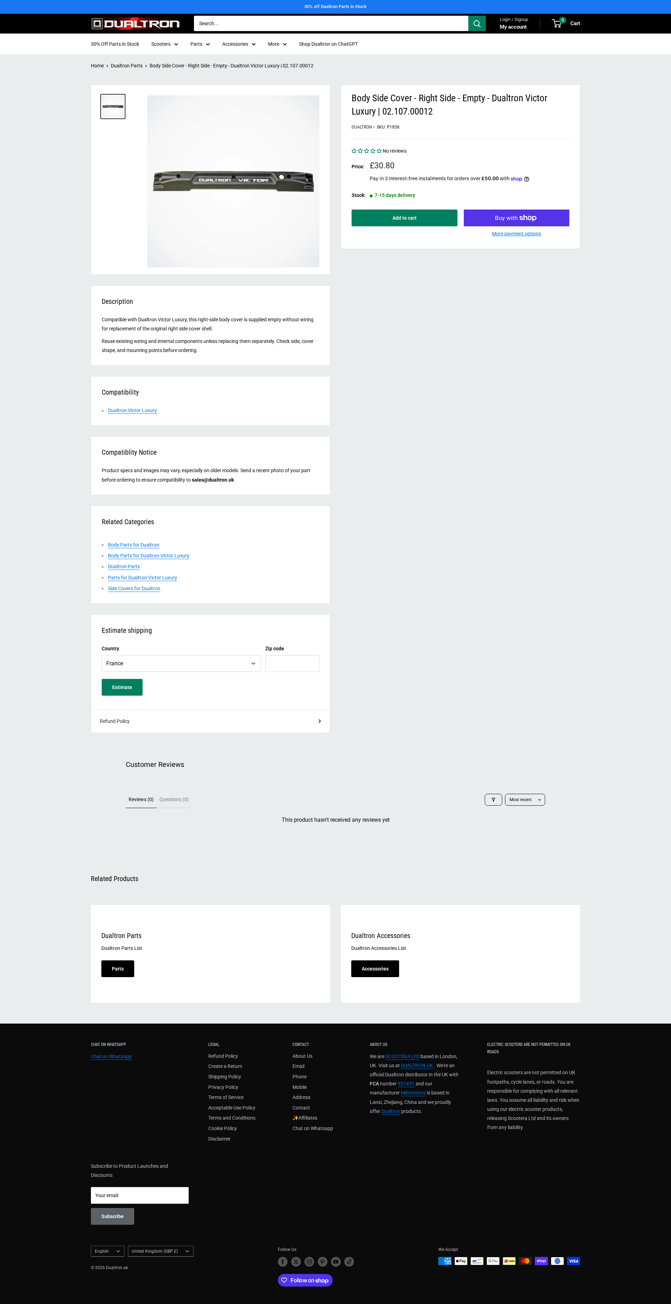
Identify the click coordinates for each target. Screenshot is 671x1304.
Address (301, 1097)
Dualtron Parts (127, 65)
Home (97, 65)
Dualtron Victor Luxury (132, 410)
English (102, 1251)
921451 (406, 1083)
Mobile (300, 1087)
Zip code (274, 648)
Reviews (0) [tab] (141, 799)
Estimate (122, 687)
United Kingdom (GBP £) (155, 1251)
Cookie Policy (222, 1128)
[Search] (477, 23)
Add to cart (404, 218)
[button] (367, 151)
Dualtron (362, 127)
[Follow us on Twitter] (296, 1262)
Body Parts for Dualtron (133, 545)
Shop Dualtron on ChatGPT (328, 44)
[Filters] (493, 800)
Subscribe (112, 1216)
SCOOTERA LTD (402, 1056)
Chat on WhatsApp (111, 1056)
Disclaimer (219, 1139)
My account (513, 27)
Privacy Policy (223, 1087)
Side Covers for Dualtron (134, 588)
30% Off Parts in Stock (115, 44)
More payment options (516, 233)
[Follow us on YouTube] (336, 1262)
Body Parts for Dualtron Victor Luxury (148, 555)
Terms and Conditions (231, 1118)
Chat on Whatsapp (313, 1128)
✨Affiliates (305, 1118)
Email (298, 1066)
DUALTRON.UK (417, 1065)
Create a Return (225, 1066)
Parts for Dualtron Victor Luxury (142, 577)
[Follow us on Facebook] (283, 1262)
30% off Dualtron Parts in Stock (335, 6)
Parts (196, 44)
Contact (301, 1108)
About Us (302, 1056)
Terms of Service (226, 1097)
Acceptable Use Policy (231, 1108)
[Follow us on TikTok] (349, 1262)
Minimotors (413, 1093)
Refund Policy (115, 721)
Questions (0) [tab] (174, 799)
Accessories (235, 44)
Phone (299, 1076)
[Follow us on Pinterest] (322, 1262)
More (273, 44)
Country (110, 648)
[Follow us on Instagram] (309, 1262)
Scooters (161, 44)
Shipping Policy (224, 1076)
